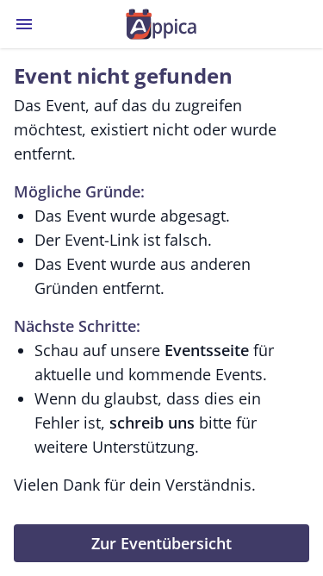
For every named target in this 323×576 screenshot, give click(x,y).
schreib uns (152, 422)
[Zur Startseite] (161, 24)
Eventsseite (207, 350)
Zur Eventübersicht (161, 543)
